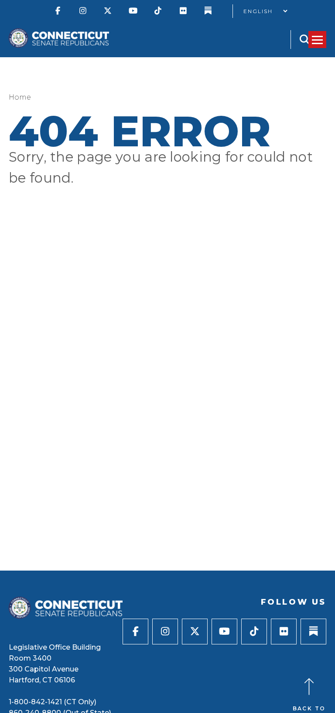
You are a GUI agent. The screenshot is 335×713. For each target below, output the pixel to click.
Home (20, 97)
